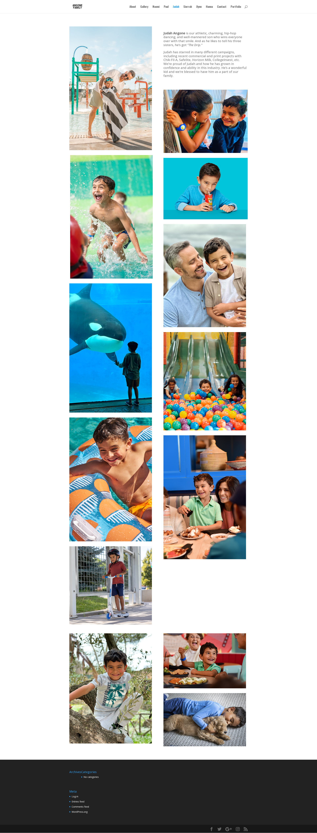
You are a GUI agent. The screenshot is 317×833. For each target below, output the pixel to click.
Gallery (144, 7)
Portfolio (236, 7)
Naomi (156, 7)
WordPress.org (80, 811)
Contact (221, 7)
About (132, 7)
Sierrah (187, 7)
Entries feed (78, 801)
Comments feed (80, 806)
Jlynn (199, 7)
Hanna (209, 7)
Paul (166, 7)
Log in (75, 796)
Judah (176, 7)
